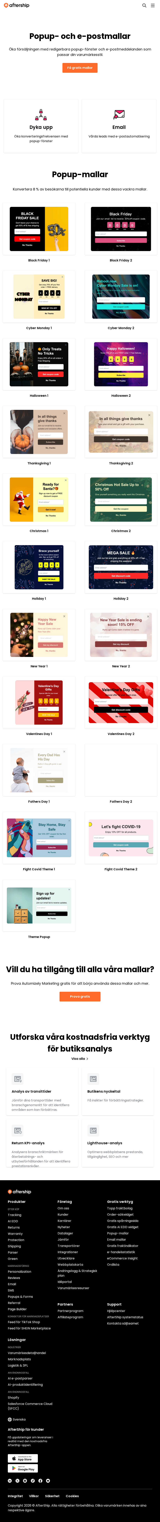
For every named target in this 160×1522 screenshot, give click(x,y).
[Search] (144, 5)
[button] (39, 229)
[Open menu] (152, 5)
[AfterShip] (17, 5)
